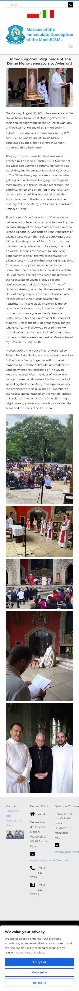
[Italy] (47, 13)
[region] (39, 958)
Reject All (39, 982)
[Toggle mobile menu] (71, 46)
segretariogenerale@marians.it (51, 860)
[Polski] (32, 13)
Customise (39, 972)
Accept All (40, 962)
